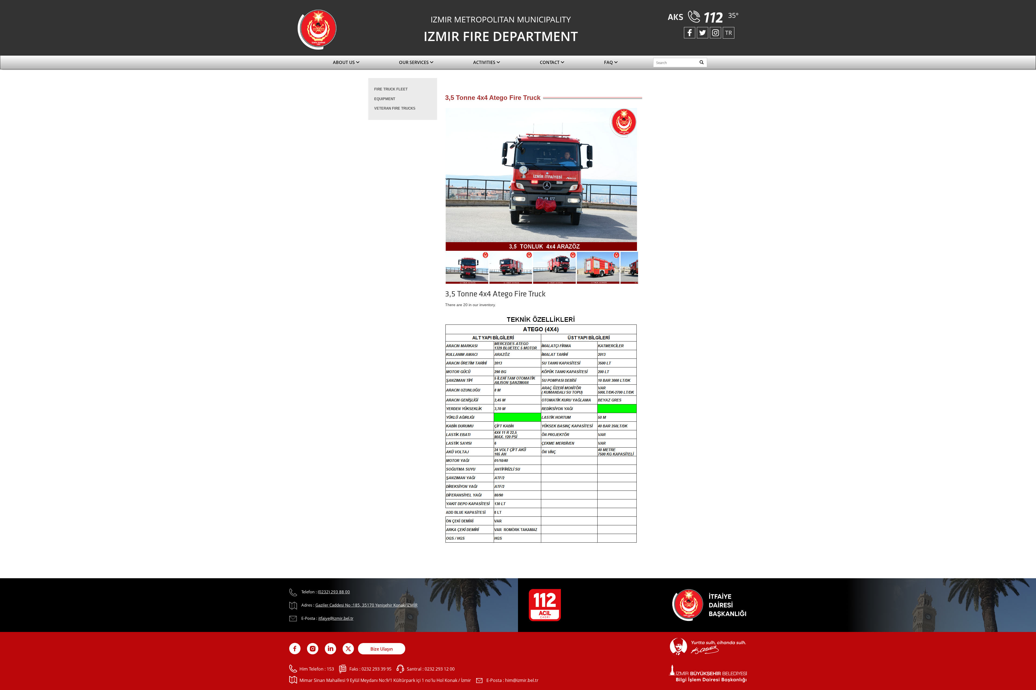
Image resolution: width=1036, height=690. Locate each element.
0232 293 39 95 (376, 669)
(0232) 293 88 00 (334, 591)
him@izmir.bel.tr (522, 680)
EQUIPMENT (384, 99)
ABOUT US (344, 62)
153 (330, 669)
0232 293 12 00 (440, 669)
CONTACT (550, 62)
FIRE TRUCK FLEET (391, 89)
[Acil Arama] (696, 16)
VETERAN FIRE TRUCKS (394, 108)
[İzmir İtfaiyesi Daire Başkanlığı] (317, 29)
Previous (437, 181)
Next (646, 181)
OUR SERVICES (414, 62)
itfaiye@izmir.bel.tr (335, 618)
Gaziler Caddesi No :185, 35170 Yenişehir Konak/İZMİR (366, 605)
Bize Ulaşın (381, 649)
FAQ (609, 62)
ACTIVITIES (484, 62)
